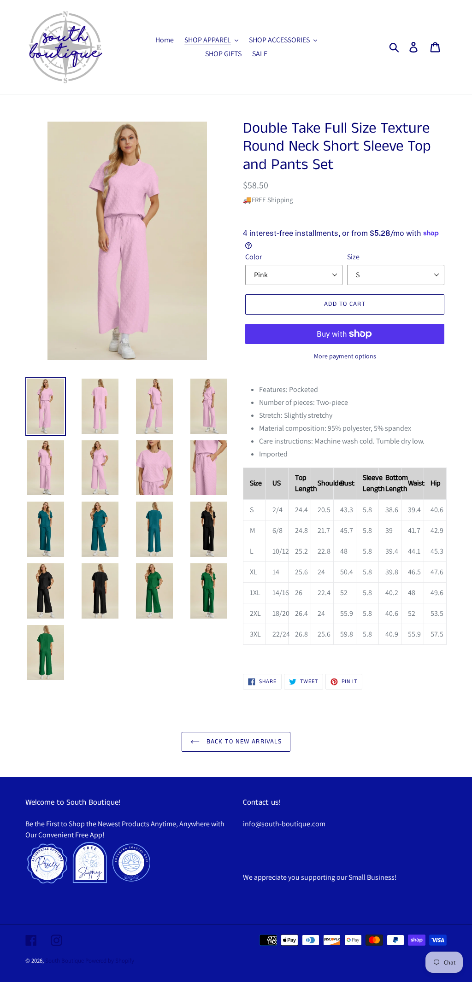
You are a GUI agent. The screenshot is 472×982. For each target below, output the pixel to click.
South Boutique (64, 960)
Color (253, 257)
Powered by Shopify (109, 960)
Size (353, 257)
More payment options (345, 356)
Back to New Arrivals (243, 741)
